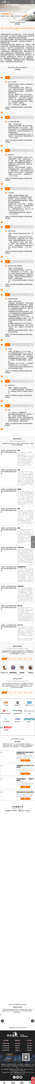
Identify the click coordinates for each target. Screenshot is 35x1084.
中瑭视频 (29, 1050)
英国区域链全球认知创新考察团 (25, 792)
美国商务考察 (5, 1045)
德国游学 (17, 1048)
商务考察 (12, 1064)
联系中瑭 (29, 1045)
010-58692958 (9, 1056)
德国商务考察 (5, 1043)
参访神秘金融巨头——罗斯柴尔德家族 (25, 779)
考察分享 (29, 1048)
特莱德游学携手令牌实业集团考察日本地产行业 (25, 753)
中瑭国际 (5, 39)
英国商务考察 (5, 1050)
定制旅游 (5, 41)
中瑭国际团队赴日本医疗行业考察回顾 (25, 766)
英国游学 (17, 1045)
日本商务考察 (5, 1048)
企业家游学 (17, 1043)
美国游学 (17, 1050)
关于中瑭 (29, 1043)
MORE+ (29, 812)
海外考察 (25, 1066)
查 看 (25, 760)
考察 (29, 1064)
